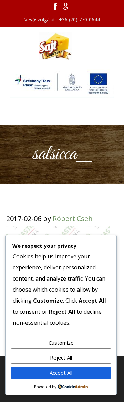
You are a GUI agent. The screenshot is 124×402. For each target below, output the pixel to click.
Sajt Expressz (62, 46)
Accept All (61, 372)
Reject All (61, 357)
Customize (61, 342)
